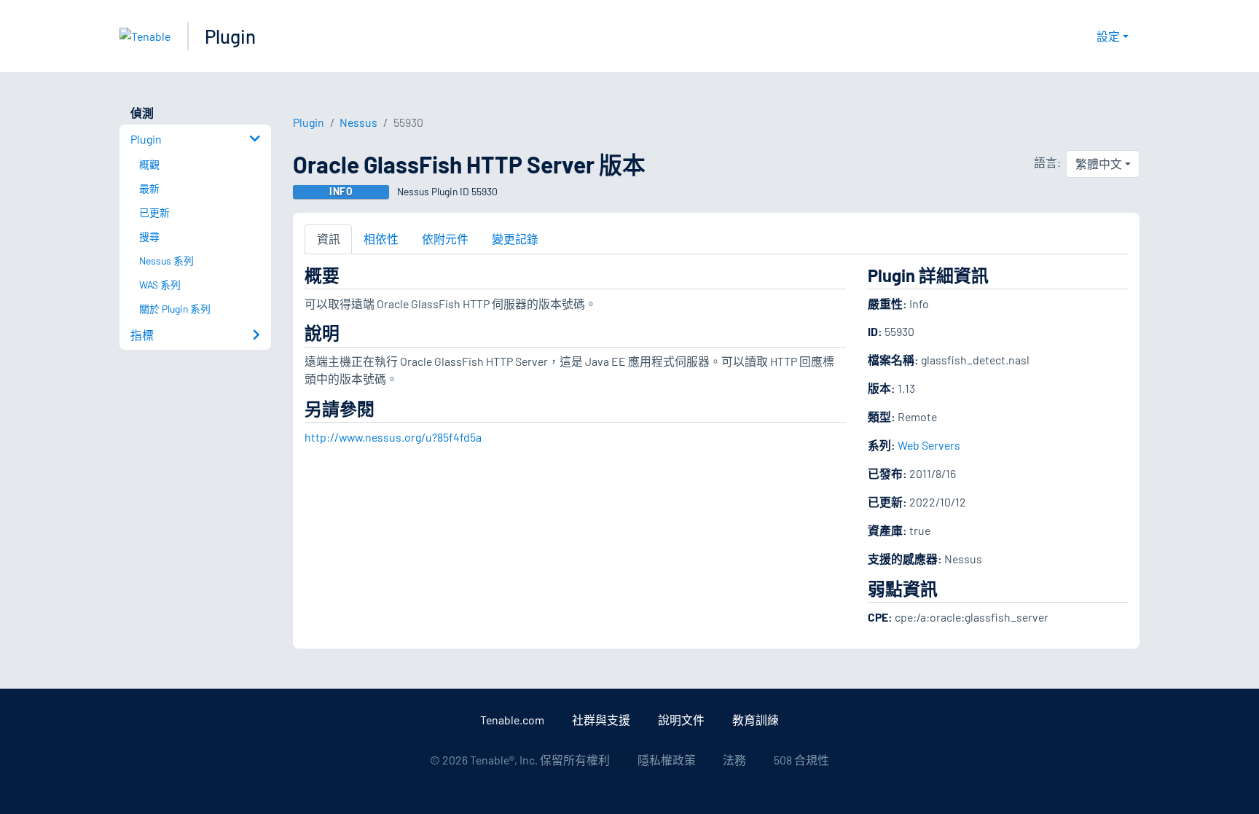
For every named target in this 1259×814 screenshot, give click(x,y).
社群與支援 (601, 720)
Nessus (358, 122)
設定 (1108, 36)
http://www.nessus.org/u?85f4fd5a (393, 437)
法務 (734, 760)
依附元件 (445, 239)
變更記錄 (515, 239)
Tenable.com (512, 720)
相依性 (381, 239)
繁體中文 (1098, 164)
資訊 (328, 239)
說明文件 (681, 720)
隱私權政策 (667, 760)
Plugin (230, 36)
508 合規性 (801, 760)
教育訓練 (755, 720)
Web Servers (929, 445)
